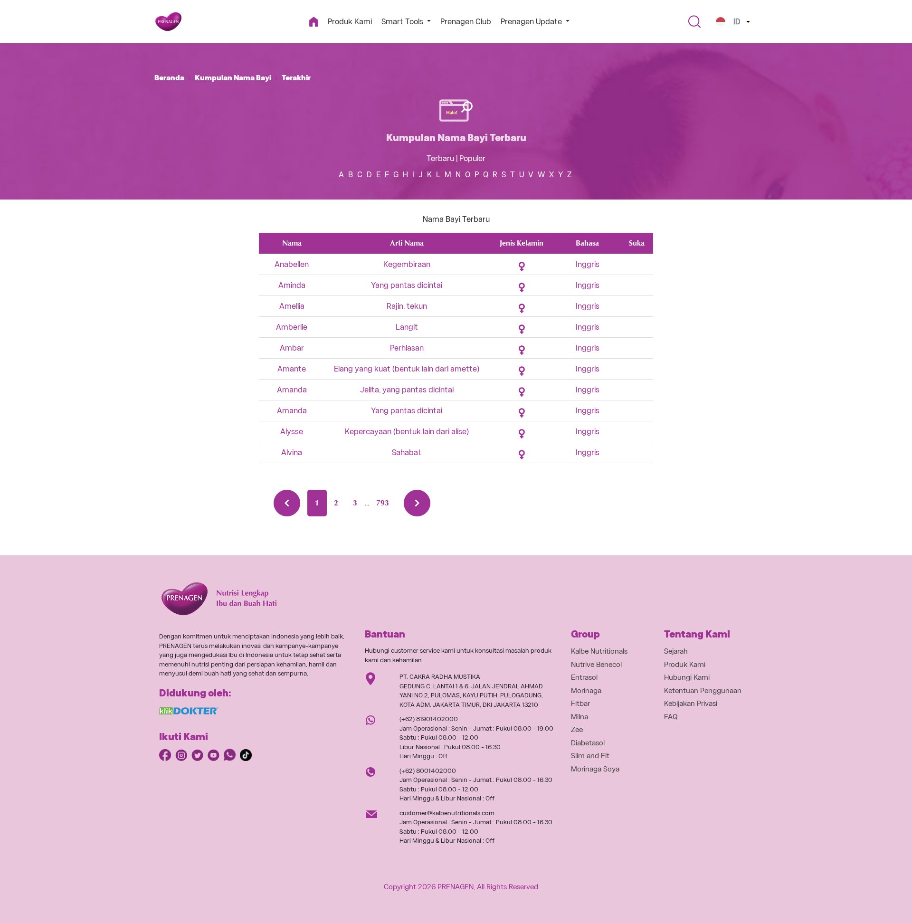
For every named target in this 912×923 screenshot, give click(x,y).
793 (382, 502)
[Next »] (417, 503)
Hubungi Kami (687, 677)
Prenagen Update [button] (532, 21)
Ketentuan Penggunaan (702, 690)
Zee (577, 729)
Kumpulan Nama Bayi (233, 78)
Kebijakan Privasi (690, 703)
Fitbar (580, 703)
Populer (472, 158)
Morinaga (586, 690)
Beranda (169, 78)
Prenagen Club (465, 21)
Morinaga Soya (595, 769)
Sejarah (676, 651)
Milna (579, 717)
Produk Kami (350, 21)
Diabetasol (588, 743)
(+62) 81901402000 (428, 719)
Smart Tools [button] (403, 21)
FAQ (671, 717)
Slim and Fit (590, 756)
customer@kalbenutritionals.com (446, 813)
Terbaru (440, 158)
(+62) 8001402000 (427, 770)
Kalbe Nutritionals (599, 651)
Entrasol (584, 677)
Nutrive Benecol (596, 664)
